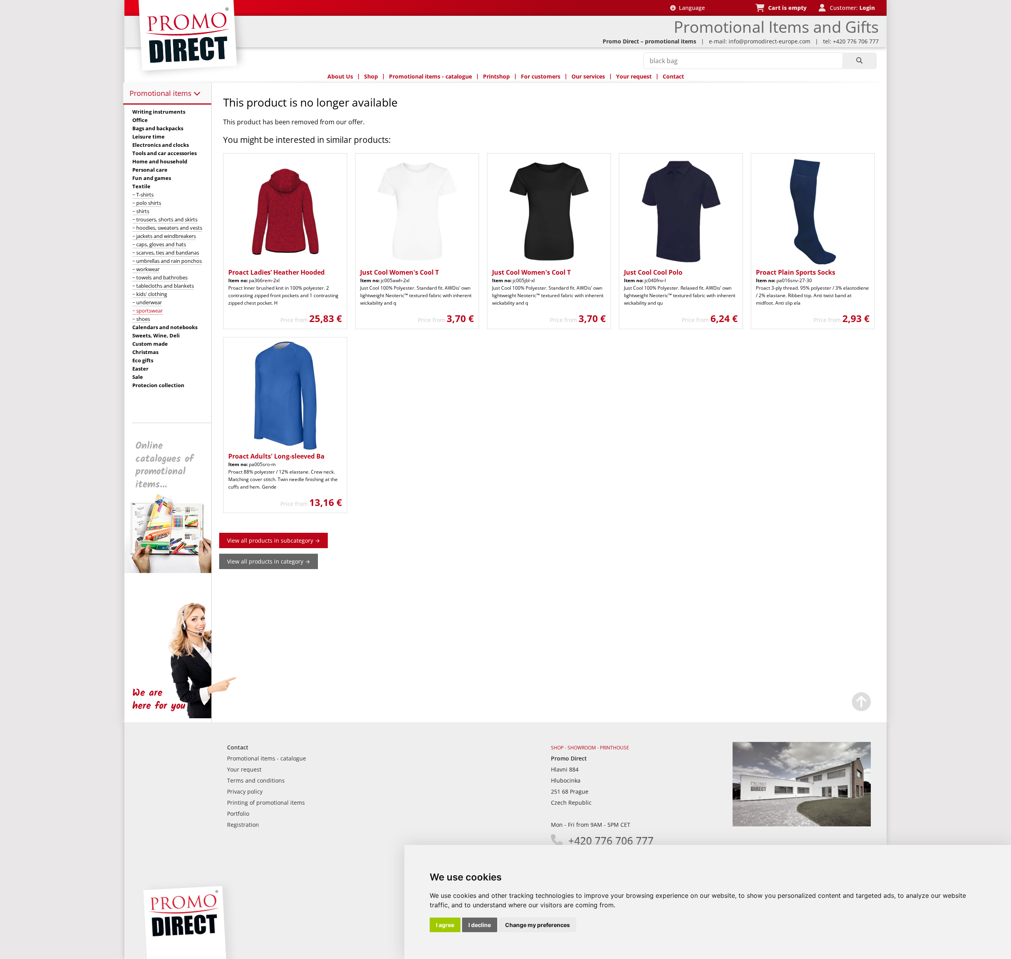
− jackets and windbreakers (164, 236)
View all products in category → (268, 561)
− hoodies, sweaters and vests (167, 227)
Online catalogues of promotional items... (164, 465)
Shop (371, 76)
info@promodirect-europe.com (769, 41)
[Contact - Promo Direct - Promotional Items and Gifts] (802, 824)
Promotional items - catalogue (430, 76)
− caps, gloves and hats (159, 244)
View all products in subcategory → (273, 540)
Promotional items (162, 93)
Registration (243, 824)
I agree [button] (445, 925)
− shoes (141, 318)
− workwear (146, 269)
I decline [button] (479, 925)
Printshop (496, 76)
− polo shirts (146, 202)
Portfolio (238, 813)
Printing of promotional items (266, 802)
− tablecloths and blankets (163, 285)
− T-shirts (143, 194)
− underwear (147, 302)
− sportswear (147, 310)
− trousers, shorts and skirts (164, 219)
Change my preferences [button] (537, 925)
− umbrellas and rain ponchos (167, 260)
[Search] (859, 60)
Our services (588, 76)
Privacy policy (245, 791)
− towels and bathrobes (160, 277)
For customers (540, 76)
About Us (340, 76)
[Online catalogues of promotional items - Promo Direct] (173, 571)
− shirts (140, 211)
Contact (673, 76)
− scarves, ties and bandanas (165, 252)
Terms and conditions (256, 780)
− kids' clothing (149, 294)
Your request (634, 76)
